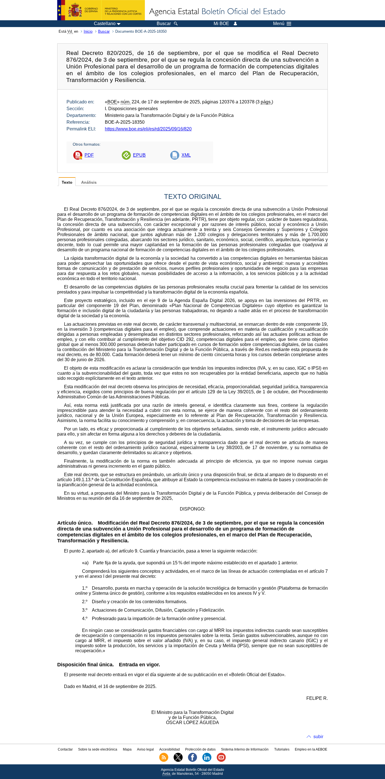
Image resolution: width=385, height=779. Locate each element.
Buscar (104, 31)
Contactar (65, 749)
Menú (278, 23)
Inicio (88, 31)
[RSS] (163, 761)
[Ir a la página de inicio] (216, 11)
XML (186, 155)
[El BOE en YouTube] (221, 761)
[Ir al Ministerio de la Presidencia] (101, 10)
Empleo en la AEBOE (311, 749)
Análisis (89, 182)
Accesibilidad (169, 749)
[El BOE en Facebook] (192, 761)
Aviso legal (145, 749)
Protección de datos (200, 749)
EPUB (139, 155)
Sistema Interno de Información (245, 749)
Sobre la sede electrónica (97, 749)
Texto (67, 182)
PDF (89, 155)
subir (318, 736)
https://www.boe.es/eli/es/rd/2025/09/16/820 (148, 128)
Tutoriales (281, 749)
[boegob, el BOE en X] (178, 761)
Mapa (127, 749)
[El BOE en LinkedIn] (206, 761)
